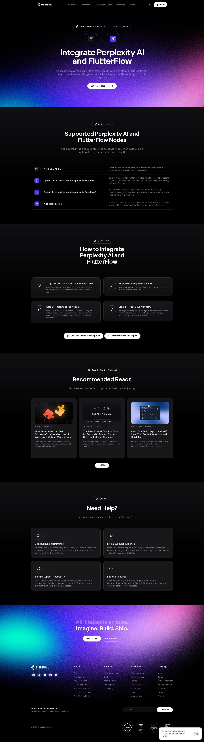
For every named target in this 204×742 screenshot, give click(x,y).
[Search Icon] (150, 4)
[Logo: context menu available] (45, 4)
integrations (87, 26)
